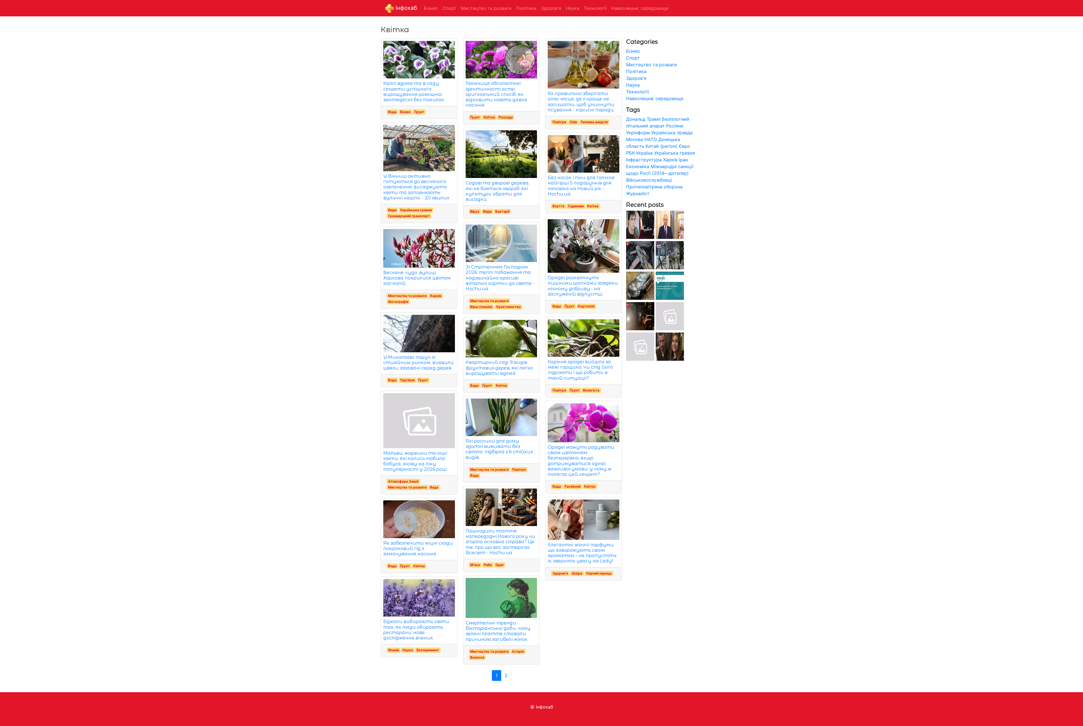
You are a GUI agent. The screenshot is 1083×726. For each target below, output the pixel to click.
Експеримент (428, 650)
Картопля (586, 306)
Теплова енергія (594, 122)
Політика (636, 71)
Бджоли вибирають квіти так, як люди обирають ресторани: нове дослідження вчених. (416, 630)
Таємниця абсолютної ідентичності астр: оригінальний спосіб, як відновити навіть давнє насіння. (496, 94)
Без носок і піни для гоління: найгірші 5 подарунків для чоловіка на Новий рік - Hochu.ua (581, 186)
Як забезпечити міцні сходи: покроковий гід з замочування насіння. (418, 548)
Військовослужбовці (649, 180)
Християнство (508, 307)
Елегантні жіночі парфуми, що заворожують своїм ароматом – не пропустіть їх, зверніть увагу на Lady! (582, 553)
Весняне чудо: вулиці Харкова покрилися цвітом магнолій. (417, 278)
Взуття (558, 206)
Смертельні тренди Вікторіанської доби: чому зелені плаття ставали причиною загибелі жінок (498, 631)
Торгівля (407, 380)
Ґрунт (419, 112)
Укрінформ (638, 132)
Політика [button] (526, 8)
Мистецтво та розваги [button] (486, 8)
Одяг (500, 565)
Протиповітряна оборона (654, 187)
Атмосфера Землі (403, 481)
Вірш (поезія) (481, 307)
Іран (683, 159)
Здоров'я (560, 573)
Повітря (519, 469)
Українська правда (672, 132)
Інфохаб (405, 8)
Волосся (477, 657)
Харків (435, 296)
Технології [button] (595, 8)
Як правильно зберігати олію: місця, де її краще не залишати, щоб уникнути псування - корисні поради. (581, 102)
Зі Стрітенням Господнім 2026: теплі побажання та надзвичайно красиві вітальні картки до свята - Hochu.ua (500, 277)
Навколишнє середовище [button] (639, 8)
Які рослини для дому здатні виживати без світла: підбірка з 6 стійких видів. (499, 449)
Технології (637, 91)
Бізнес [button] (431, 8)
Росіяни (674, 126)
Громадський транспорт (409, 216)
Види (392, 210)
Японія (393, 650)
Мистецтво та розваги (407, 296)
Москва (634, 139)
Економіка (637, 166)
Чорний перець (599, 573)
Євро (684, 146)
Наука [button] (572, 8)
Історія (518, 651)
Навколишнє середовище (654, 98)
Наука (407, 650)
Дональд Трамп (643, 119)
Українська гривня (416, 210)
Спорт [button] (449, 8)
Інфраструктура (644, 159)
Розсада (506, 117)
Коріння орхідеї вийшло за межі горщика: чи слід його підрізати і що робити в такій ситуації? (580, 370)
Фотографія (398, 302)
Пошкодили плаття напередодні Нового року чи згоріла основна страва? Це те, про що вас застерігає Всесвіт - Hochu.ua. (500, 541)
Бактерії (502, 211)
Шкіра (577, 573)
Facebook (573, 486)
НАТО (650, 139)
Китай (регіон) (661, 146)
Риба (488, 565)
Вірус (474, 211)
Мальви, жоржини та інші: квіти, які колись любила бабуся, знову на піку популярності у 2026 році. (415, 461)
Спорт (633, 58)
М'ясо (475, 565)
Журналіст (638, 193)
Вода (392, 112)
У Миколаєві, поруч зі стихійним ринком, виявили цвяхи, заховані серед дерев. (418, 363)
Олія (573, 122)
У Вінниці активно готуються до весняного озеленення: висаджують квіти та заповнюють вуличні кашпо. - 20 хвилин (416, 187)
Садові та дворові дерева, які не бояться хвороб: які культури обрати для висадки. (497, 191)
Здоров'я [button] (551, 8)
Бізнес (405, 112)
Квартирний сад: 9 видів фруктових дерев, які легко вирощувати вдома (499, 368)
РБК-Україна (639, 153)
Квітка (419, 566)
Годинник (576, 206)
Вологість (591, 390)
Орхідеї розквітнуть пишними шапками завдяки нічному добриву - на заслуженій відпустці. (583, 286)
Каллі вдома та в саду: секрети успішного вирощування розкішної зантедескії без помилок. (414, 91)
